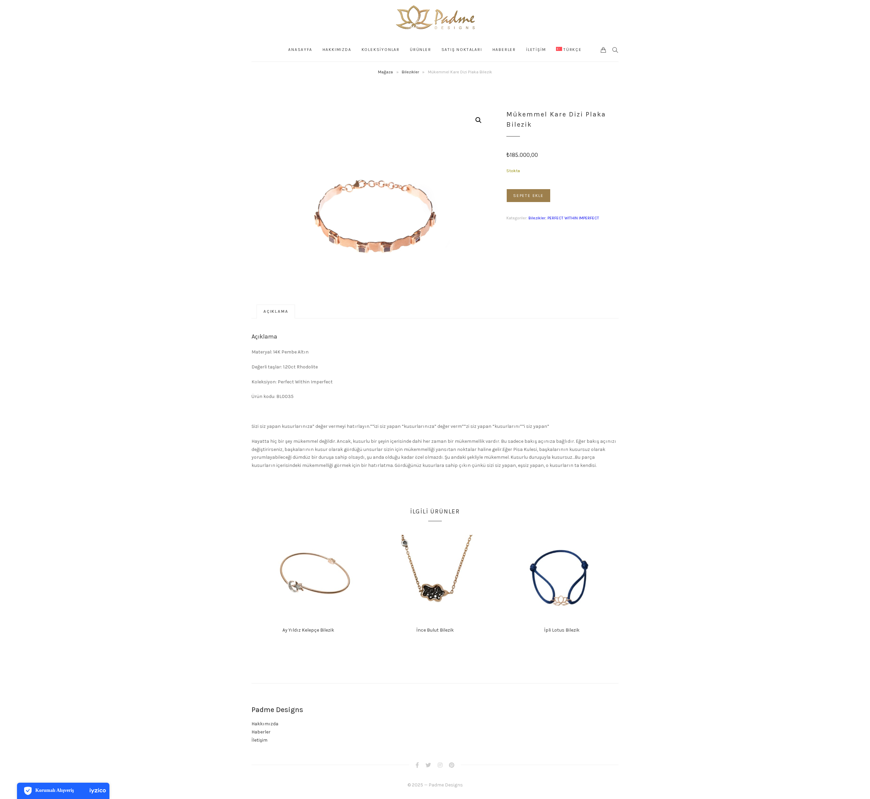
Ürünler (420, 49)
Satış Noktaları (461, 49)
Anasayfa (300, 49)
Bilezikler (410, 71)
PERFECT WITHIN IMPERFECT (573, 218)
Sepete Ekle (528, 195)
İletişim (259, 740)
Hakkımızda (337, 49)
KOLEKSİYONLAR (381, 49)
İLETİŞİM (536, 49)
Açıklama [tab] (275, 311)
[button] (478, 120)
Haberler (504, 49)
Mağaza (385, 71)
